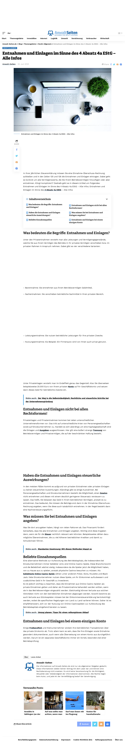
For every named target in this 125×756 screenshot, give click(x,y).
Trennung (97, 430)
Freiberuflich (35, 628)
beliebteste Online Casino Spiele (39, 574)
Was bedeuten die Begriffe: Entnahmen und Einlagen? (44, 205)
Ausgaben (44, 430)
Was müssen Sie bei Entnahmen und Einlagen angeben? (86, 213)
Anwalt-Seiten (9, 64)
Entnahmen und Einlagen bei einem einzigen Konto (86, 221)
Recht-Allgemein (9, 48)
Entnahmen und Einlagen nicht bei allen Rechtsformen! (88, 206)
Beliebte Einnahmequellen (40, 220)
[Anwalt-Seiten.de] (62, 33)
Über (26, 657)
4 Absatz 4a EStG (52, 190)
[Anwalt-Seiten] (29, 666)
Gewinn (103, 493)
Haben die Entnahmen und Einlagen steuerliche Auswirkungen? (43, 213)
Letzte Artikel (36, 657)
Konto (71, 386)
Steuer (48, 534)
